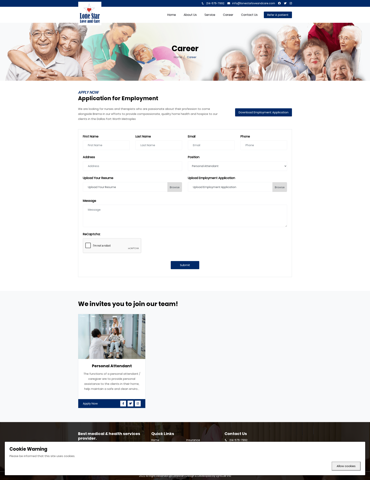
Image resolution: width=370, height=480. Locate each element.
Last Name (143, 137)
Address (89, 157)
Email (191, 137)
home (171, 15)
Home (178, 57)
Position (193, 157)
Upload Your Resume (98, 178)
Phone (245, 137)
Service (209, 15)
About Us (190, 15)
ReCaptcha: (91, 234)
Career (228, 15)
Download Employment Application (263, 112)
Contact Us (249, 15)
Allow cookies (346, 466)
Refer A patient (277, 15)
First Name (90, 137)
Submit (185, 265)
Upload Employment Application (211, 178)
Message (89, 201)
